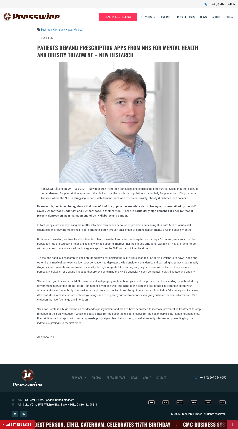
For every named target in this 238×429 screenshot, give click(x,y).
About (216, 17)
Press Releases (185, 17)
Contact (231, 17)
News (203, 17)
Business (46, 29)
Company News (63, 29)
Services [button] (146, 17)
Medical (78, 29)
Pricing (165, 17)
